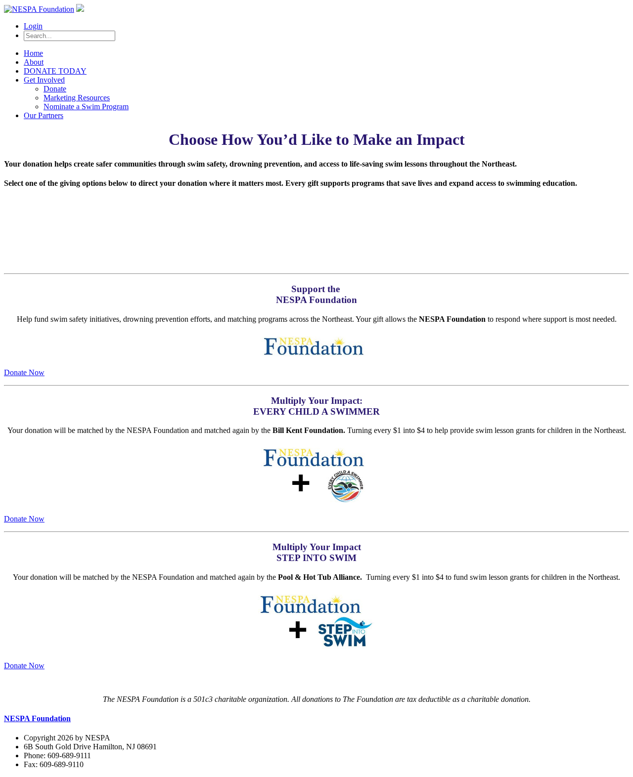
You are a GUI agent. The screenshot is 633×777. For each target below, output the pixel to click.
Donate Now (24, 372)
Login (33, 26)
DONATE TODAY (55, 71)
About (34, 62)
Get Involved (44, 80)
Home (33, 53)
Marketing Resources (77, 97)
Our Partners (43, 115)
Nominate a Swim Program (86, 106)
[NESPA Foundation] (39, 9)
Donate (55, 89)
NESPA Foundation (37, 718)
